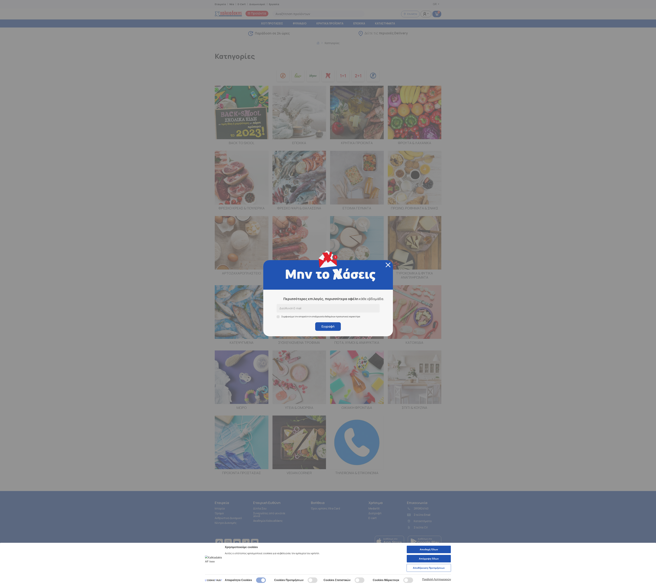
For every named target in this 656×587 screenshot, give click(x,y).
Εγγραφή (328, 326)
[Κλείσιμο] (388, 265)
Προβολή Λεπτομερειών (436, 579)
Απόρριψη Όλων (429, 558)
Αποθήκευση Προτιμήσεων (429, 568)
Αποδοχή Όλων (429, 549)
